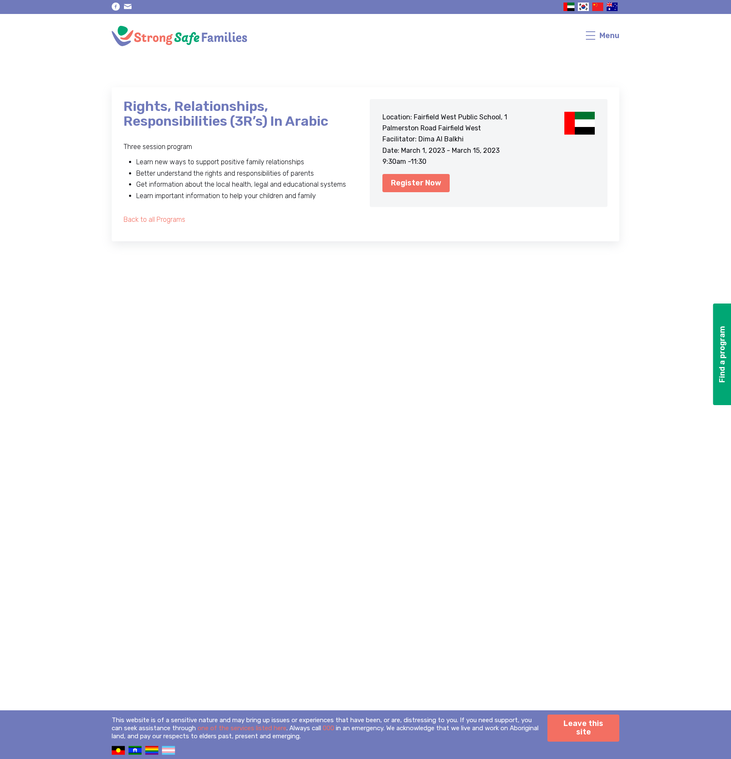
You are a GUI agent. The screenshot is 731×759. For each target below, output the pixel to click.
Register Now (416, 183)
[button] (722, 354)
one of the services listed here (242, 728)
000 (328, 728)
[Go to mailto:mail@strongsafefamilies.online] (128, 6)
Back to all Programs (154, 219)
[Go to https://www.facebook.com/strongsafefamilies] (116, 6)
